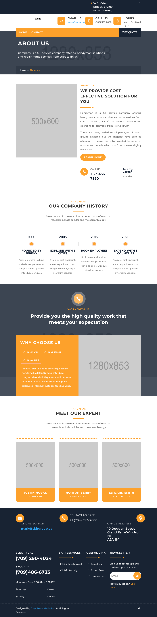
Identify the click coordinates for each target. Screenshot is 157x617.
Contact (37, 32)
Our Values (31, 360)
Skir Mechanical (72, 564)
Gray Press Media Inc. (43, 608)
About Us (96, 564)
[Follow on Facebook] (139, 3)
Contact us (97, 576)
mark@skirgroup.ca (78, 22)
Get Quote (130, 32)
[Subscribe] (135, 574)
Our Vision (30, 352)
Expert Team (98, 570)
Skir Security (70, 570)
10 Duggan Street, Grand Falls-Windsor (103, 7)
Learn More (93, 157)
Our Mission (52, 352)
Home (23, 32)
